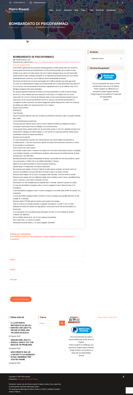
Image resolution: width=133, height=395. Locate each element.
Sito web (13, 279)
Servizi (58, 10)
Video (83, 10)
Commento (15, 239)
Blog (76, 10)
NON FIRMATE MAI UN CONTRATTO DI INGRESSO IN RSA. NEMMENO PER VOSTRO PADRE (23, 355)
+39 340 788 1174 (19, 2)
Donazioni (68, 10)
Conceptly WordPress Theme (27, 379)
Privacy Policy (102, 317)
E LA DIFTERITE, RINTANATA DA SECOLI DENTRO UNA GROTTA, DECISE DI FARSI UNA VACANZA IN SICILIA (21, 328)
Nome (13, 260)
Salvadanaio (111, 10)
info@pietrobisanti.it (39, 2)
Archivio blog (27, 27)
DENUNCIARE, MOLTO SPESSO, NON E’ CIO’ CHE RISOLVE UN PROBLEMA (22, 342)
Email (12, 269)
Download (99, 10)
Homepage (14, 27)
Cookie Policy (112, 317)
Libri (91, 10)
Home (51, 10)
